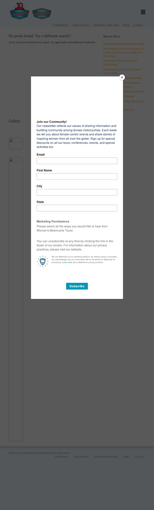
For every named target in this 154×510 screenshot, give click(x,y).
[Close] (122, 77)
